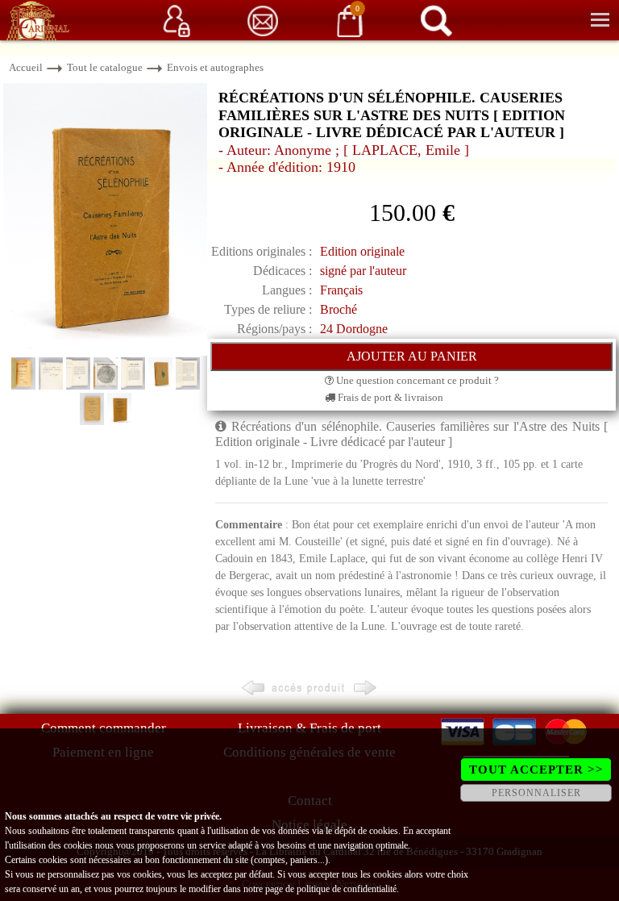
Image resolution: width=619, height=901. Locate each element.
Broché (338, 309)
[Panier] (350, 20)
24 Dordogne (354, 329)
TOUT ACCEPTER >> (536, 769)
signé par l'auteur (363, 270)
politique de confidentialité (347, 889)
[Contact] (263, 20)
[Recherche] (436, 20)
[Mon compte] (176, 20)
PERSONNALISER (536, 793)
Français (341, 290)
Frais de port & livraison (389, 397)
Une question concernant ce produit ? (416, 380)
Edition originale (362, 251)
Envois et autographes (215, 67)
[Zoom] (105, 218)
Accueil (26, 67)
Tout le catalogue (105, 67)
